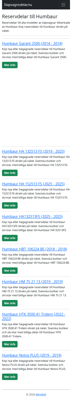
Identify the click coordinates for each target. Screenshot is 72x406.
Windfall (41, 394)
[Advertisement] (36, 107)
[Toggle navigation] (63, 4)
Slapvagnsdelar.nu (18, 4)
